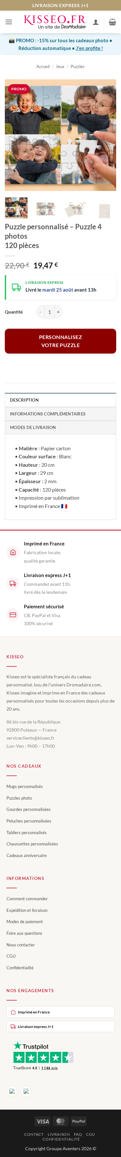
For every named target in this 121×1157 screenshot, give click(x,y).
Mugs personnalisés (24, 786)
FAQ (78, 1134)
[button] (9, 22)
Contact (34, 1134)
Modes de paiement (24, 921)
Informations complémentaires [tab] (48, 413)
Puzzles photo (19, 798)
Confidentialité (20, 967)
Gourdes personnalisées (28, 809)
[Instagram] (26, 1091)
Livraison (59, 1134)
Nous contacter (20, 944)
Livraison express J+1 (36, 1026)
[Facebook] (11, 1091)
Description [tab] (24, 400)
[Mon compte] (96, 22)
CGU (10, 956)
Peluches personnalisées (28, 820)
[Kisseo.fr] (55, 22)
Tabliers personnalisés (26, 832)
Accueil (43, 66)
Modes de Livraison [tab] (33, 427)
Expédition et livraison (26, 910)
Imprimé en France (34, 1012)
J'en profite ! (89, 48)
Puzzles (78, 66)
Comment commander (27, 898)
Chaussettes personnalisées (32, 843)
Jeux (60, 66)
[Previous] (15, 135)
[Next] (106, 135)
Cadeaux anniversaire (26, 855)
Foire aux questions (24, 933)
